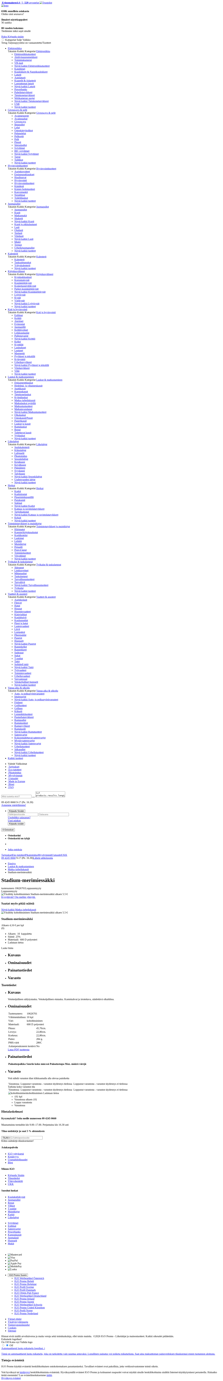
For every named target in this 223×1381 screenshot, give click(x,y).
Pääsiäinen (19, 467)
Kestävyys (13, 1156)
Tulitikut (18, 159)
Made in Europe (16, 781)
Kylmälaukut (21, 397)
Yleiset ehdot (14, 1319)
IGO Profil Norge (23, 1310)
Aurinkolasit (20, 599)
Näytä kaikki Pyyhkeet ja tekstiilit (31, 365)
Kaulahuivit (20, 617)
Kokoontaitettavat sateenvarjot (30, 737)
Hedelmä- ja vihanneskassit (28, 385)
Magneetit (19, 353)
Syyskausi (19, 470)
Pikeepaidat (20, 635)
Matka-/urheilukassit (24, 400)
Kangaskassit (21, 391)
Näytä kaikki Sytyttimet (26, 154)
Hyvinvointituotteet (18, 165)
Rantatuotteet (21, 723)
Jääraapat (19, 567)
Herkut (11, 485)
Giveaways (20, 121)
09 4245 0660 (8, 858)
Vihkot (11, 1205)
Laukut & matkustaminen (21, 376)
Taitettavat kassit (22, 432)
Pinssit (17, 142)
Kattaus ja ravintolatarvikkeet (29, 508)
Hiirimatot (19, 529)
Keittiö (17, 318)
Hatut (17, 605)
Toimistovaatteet (22, 673)
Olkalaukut (20, 415)
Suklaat (18, 503)
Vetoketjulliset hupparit (26, 682)
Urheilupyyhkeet (23, 362)
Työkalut (19, 588)
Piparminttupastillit (24, 497)
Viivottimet (20, 555)
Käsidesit (19, 186)
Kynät (17, 297)
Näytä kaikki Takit (23, 667)
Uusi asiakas (14, 820)
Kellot (17, 341)
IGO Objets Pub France (26, 1293)
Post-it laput (20, 550)
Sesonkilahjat (21, 459)
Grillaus (18, 708)
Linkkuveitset (21, 570)
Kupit (17, 212)
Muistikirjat (20, 544)
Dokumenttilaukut (23, 382)
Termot (18, 244)
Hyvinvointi (20, 180)
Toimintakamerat (23, 60)
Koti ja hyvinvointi (17, 309)
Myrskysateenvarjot (24, 740)
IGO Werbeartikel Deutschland (30, 1295)
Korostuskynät (21, 280)
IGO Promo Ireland (24, 1298)
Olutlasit (18, 230)
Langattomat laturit (24, 83)
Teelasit (18, 233)
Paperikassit (20, 420)
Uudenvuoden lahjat (24, 479)
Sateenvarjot (20, 734)
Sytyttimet (19, 148)
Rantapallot (20, 720)
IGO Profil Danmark (25, 1290)
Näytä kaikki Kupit (24, 221)
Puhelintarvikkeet (23, 92)
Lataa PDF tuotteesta (18, 1049)
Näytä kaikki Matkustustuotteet (30, 412)
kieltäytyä (25, 1372)
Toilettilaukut (21, 198)
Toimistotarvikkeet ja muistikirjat (24, 523)
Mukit (17, 242)
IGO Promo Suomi (18, 1275)
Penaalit (18, 547)
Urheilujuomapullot (24, 247)
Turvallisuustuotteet (24, 579)
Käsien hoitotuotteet (24, 189)
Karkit (17, 491)
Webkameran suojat (24, 98)
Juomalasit (13, 1237)
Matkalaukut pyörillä (25, 403)
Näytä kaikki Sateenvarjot (27, 743)
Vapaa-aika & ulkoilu (19, 687)
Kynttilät (18, 344)
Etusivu (12, 863)
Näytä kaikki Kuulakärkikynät (30, 291)
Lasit (16, 227)
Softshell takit (21, 664)
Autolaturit (19, 77)
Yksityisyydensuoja (18, 1322)
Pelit (16, 139)
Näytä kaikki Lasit (23, 239)
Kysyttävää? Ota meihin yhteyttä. (18, 897)
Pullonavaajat (21, 335)
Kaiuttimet (19, 68)
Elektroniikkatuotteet (25, 54)
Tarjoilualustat (21, 511)
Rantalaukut (20, 426)
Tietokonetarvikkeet (24, 95)
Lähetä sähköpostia (43, 858)
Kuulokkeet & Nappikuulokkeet (31, 71)
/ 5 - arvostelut (20, 2)
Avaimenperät (21, 115)
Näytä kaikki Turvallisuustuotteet (31, 585)
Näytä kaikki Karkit (24, 506)
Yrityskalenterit (22, 265)
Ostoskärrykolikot (23, 130)
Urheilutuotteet (22, 746)
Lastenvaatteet (21, 626)
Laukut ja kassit (22, 423)
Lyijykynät (19, 294)
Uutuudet (13, 778)
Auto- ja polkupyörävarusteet (29, 693)
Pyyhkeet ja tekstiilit (24, 356)
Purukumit (19, 500)
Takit (17, 661)
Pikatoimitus (20, 456)
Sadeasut (19, 652)
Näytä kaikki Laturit (24, 86)
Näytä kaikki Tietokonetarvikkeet (31, 101)
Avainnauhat (20, 118)
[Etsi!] (33, 797)
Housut (18, 608)
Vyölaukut (19, 435)
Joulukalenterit (21, 447)
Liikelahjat (13, 441)
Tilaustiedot (14, 1178)
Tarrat (17, 156)
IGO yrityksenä (16, 1153)
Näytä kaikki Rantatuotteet (28, 731)
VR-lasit (18, 63)
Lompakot (19, 632)
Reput (17, 429)
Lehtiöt (18, 541)
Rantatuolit (20, 728)
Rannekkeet (20, 649)
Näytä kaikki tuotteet (25, 107)
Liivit (17, 629)
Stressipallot (20, 145)
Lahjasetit (19, 453)
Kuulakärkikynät (23, 283)
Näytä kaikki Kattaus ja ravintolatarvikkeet (36, 514)
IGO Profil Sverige (24, 1287)
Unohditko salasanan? (19, 817)
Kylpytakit (19, 359)
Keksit (17, 517)
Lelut (17, 127)
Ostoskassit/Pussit (23, 418)
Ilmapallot (19, 124)
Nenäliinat (19, 195)
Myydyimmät (15, 775)
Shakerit (18, 218)
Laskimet (19, 538)
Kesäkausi (19, 462)
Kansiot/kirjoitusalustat (26, 532)
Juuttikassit (20, 388)
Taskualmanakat (22, 262)
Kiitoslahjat (20, 450)
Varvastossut (20, 679)
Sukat (17, 655)
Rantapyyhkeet (22, 726)
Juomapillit (20, 327)
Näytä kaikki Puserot (25, 643)
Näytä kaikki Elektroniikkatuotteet (32, 66)
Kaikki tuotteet (15, 758)
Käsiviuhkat (20, 614)
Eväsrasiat (19, 324)
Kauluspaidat (21, 620)
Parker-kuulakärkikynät (26, 288)
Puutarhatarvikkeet (24, 717)
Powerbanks (20, 89)
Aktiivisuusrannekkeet (25, 57)
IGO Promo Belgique (25, 1284)
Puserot (18, 638)
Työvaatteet (20, 670)
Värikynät (19, 300)
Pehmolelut (20, 133)
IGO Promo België (24, 1281)
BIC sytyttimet (21, 151)
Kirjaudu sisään (16, 824)
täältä (49, 1375)
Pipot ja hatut (21, 623)
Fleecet (18, 602)
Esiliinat (18, 315)
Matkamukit (20, 215)
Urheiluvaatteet (22, 676)
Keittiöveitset (21, 330)
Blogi (11, 784)
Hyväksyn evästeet (11, 1378)
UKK (64, 855)
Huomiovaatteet (22, 611)
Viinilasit (19, 236)
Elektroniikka (15, 48)
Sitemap (12, 1330)
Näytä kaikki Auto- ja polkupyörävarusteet (36, 699)
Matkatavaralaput (23, 409)
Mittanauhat (20, 573)
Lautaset (18, 350)
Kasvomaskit (21, 192)
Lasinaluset (20, 347)
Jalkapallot (19, 749)
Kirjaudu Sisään (16, 811)
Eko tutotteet (18, 855)
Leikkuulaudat (21, 332)
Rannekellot (20, 646)
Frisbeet (18, 702)
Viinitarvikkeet (22, 368)
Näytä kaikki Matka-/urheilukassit (18, 909)
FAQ (11, 787)
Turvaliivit (19, 582)
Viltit (16, 371)
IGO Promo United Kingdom (29, 1307)
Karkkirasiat (20, 494)
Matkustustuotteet (23, 406)
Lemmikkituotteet (23, 714)
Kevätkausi (20, 464)
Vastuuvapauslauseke (19, 1324)
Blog (10, 1162)
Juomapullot (14, 203)
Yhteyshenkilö (15, 1181)
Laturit (17, 74)
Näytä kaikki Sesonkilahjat (28, 476)
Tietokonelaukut (22, 394)
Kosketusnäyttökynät (25, 286)
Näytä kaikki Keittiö (24, 338)
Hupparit (19, 640)
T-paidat (18, 658)
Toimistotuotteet (22, 552)
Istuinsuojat (20, 696)
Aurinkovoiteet (22, 171)
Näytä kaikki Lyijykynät (26, 303)
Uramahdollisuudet (17, 1159)
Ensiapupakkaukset (24, 174)
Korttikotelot (20, 535)
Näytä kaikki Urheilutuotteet (29, 752)
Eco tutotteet (14, 769)
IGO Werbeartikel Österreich (29, 1278)
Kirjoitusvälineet (16, 271)
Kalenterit (13, 253)
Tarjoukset (13, 766)
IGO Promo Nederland (26, 1313)
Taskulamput (21, 576)
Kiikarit (18, 711)
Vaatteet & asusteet (17, 594)
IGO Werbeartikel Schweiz (28, 1304)
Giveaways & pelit (17, 110)
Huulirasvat (20, 177)
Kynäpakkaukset (23, 277)
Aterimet (18, 321)
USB (17, 104)
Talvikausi (19, 473)
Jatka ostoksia (15, 849)
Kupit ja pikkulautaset (25, 224)
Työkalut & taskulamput (20, 561)
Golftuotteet (20, 705)
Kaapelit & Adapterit (25, 80)
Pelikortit (19, 136)
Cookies (12, 1327)
